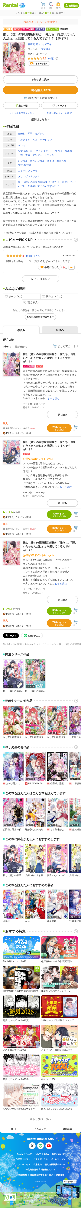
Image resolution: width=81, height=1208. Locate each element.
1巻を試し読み (40, 79)
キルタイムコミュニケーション (35, 139)
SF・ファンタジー (40, 151)
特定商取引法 (32, 1169)
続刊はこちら (39, 119)
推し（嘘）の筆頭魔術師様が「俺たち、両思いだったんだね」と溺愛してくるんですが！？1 (49, 357)
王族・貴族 (24, 155)
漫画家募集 (22, 1174)
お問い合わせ (58, 1154)
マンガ (21, 145)
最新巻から (21, 346)
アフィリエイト (23, 1164)
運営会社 (60, 1174)
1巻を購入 (41, 90)
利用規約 (37, 1164)
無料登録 (73, 5)
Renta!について (24, 1154)
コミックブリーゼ (27, 170)
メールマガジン (58, 1159)
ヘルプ (38, 1154)
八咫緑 (6, 921)
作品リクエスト (23, 1159)
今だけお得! (24, 164)
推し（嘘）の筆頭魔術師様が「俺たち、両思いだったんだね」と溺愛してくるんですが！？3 (49, 546)
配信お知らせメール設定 (59, 113)
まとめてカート (66, 346)
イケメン (49, 155)
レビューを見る (39, 279)
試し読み (62, 414)
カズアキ (47, 44)
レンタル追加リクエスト (21, 113)
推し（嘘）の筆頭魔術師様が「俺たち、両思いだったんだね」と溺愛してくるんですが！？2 (49, 445)
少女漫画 (45, 49)
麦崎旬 (31, 44)
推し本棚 (23, 105)
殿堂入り (61, 160)
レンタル (23, 160)
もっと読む (53, 398)
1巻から (7, 346)
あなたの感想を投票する (39, 316)
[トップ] (10, 5)
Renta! (6, 644)
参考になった (51, 267)
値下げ (50, 160)
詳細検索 (67, 1129)
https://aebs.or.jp (26, 1203)
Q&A (46, 1154)
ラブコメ (57, 151)
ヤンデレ (37, 155)
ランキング (40, 1129)
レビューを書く (40, 63)
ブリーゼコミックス (29, 176)
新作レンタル (37, 160)
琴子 (38, 44)
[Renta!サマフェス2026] (21, 5)
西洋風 (68, 151)
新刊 (13, 1129)
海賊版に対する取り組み (41, 1174)
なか (27, 921)
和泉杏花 (51, 921)
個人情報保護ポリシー (55, 1164)
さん (33, 256)
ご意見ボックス (40, 1159)
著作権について (48, 1169)
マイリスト (61, 105)
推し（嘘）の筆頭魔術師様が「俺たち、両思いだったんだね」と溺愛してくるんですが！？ (47, 184)
